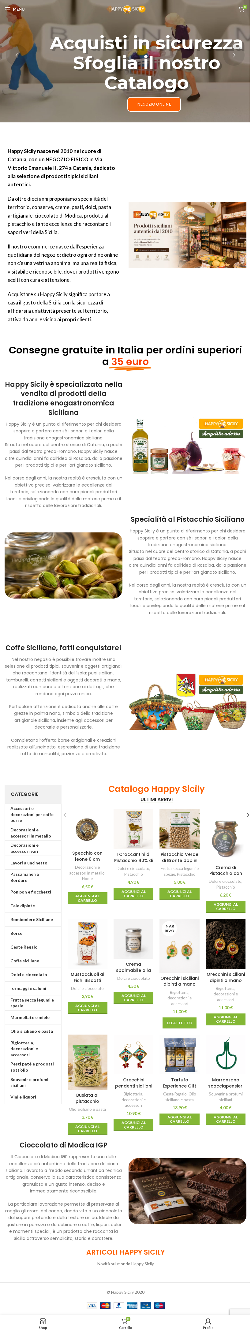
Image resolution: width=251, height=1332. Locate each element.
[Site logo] (125, 8)
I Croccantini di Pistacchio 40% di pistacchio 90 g (133, 860)
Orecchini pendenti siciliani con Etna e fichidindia (133, 1089)
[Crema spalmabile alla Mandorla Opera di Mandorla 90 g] (133, 939)
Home (87, 878)
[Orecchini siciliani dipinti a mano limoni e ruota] (225, 944)
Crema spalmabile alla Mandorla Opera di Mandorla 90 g (133, 973)
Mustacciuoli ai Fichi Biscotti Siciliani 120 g (87, 980)
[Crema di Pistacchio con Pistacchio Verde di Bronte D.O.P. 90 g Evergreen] (225, 835)
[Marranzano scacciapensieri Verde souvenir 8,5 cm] (225, 1054)
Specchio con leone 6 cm (87, 856)
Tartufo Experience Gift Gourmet (179, 1086)
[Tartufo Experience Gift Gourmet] (179, 1054)
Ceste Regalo (175, 1093)
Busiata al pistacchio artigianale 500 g (87, 1101)
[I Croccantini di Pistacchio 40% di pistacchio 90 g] (133, 829)
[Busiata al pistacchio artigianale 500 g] (87, 1062)
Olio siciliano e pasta (87, 1109)
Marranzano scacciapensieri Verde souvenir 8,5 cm (225, 1089)
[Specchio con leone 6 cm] (87, 828)
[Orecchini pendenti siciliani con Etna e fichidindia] (133, 1054)
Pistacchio (133, 874)
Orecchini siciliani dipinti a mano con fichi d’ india (179, 984)
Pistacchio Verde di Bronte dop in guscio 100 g (179, 860)
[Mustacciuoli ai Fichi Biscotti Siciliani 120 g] (87, 944)
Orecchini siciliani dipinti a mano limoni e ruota (226, 980)
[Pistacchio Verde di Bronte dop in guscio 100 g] (179, 829)
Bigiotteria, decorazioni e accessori (179, 998)
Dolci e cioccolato (133, 868)
